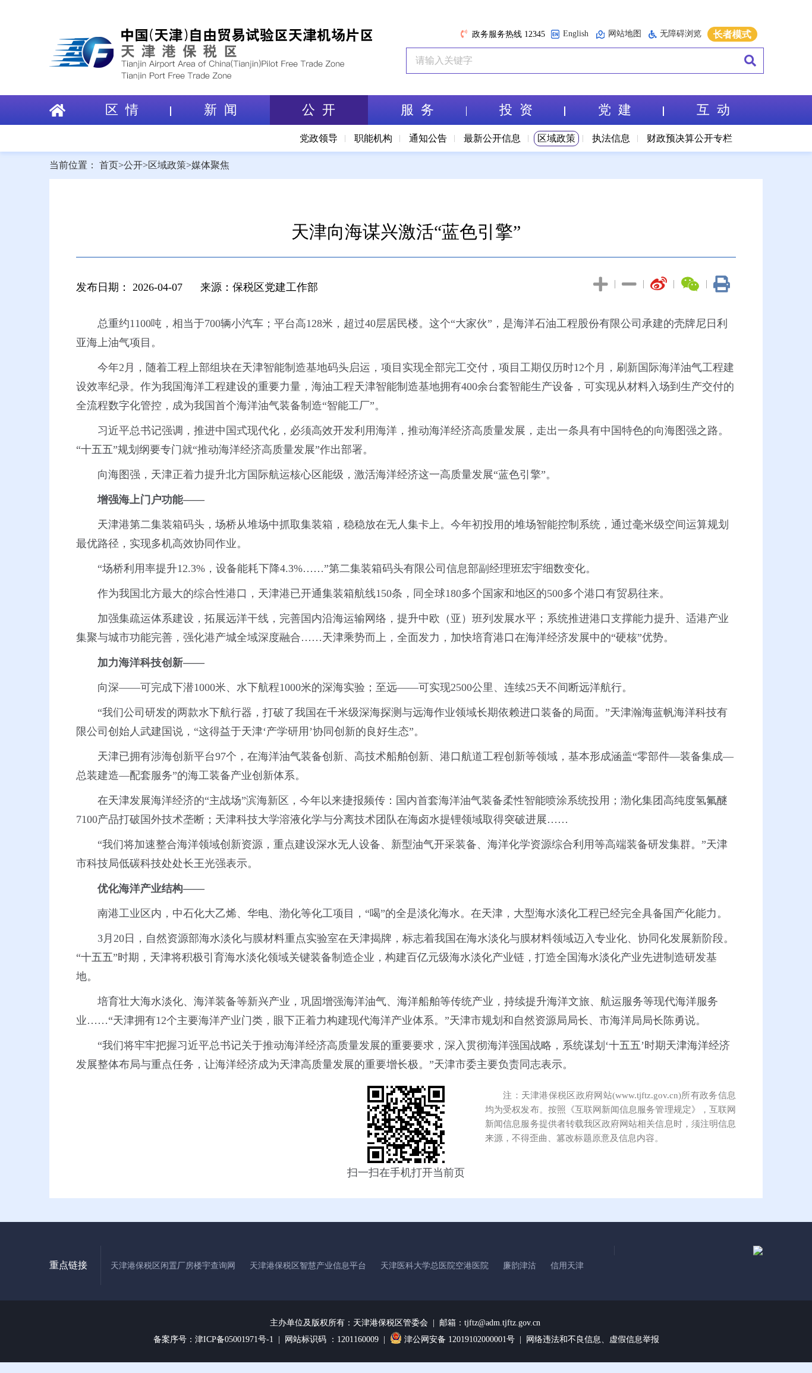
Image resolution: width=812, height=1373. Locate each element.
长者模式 (732, 34)
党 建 (614, 109)
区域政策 (556, 138)
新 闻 (220, 109)
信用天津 (567, 1265)
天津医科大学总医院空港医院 (434, 1265)
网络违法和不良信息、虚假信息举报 (592, 1339)
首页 (108, 165)
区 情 (122, 109)
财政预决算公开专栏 (689, 138)
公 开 (318, 109)
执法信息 (611, 138)
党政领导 (319, 138)
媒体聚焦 (210, 165)
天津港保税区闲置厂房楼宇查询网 (173, 1265)
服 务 (417, 109)
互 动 (713, 109)
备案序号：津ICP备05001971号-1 (213, 1339)
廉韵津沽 (519, 1265)
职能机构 (373, 138)
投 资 (516, 109)
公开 (133, 165)
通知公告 (428, 138)
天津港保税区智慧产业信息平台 (308, 1265)
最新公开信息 (492, 138)
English (575, 33)
